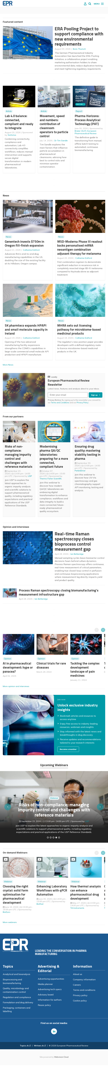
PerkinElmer (80, 470)
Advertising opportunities (51, 978)
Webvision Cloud (61, 1057)
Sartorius (12, 135)
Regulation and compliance (17, 997)
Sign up (94, 395)
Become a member (68, 749)
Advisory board (45, 994)
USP (30, 476)
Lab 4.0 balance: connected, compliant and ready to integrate (19, 121)
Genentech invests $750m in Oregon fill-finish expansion (24, 243)
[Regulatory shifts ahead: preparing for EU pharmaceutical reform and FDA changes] (50, 837)
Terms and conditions (84, 990)
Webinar (54, 806)
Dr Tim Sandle (61, 140)
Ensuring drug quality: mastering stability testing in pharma (87, 452)
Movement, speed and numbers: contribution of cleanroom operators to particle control (54, 125)
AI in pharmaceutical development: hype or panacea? (18, 667)
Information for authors (50, 999)
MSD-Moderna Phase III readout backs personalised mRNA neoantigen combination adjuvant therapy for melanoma (79, 247)
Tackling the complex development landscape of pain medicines (85, 669)
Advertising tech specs (50, 989)
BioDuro (6, 912)
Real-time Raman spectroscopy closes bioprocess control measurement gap (74, 541)
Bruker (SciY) (80, 131)
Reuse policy (44, 1005)
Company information (84, 979)
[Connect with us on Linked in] (54, 1031)
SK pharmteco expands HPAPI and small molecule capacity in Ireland (26, 329)
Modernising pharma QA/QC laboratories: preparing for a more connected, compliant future (54, 456)
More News (8, 365)
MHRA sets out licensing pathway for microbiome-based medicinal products (79, 329)
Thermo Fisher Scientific (51, 478)
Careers (77, 984)
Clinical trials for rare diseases (51, 665)
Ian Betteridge (77, 554)
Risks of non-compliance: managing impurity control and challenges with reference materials (18, 456)
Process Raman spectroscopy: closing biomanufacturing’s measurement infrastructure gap (58, 592)
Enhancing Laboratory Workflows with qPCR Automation (52, 890)
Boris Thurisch (79, 49)
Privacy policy (80, 995)
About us (77, 974)
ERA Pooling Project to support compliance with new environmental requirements (79, 36)
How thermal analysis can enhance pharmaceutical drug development (85, 892)
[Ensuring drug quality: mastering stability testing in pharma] (56, 837)
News (8, 237)
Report (79, 111)
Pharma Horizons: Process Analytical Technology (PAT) (87, 119)
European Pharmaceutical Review (85, 132)
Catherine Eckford (31, 250)
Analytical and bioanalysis (16, 974)
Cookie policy (80, 1000)
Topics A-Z (25, 1045)
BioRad (40, 904)
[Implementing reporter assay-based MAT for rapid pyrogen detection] (48, 837)
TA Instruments (77, 908)
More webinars (10, 922)
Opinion (7, 658)
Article (9, 111)
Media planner (45, 984)
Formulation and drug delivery (18, 1002)
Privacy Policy (83, 402)
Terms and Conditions (60, 402)
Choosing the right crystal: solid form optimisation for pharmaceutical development (15, 894)
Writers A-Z (40, 1045)
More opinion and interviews (16, 686)
